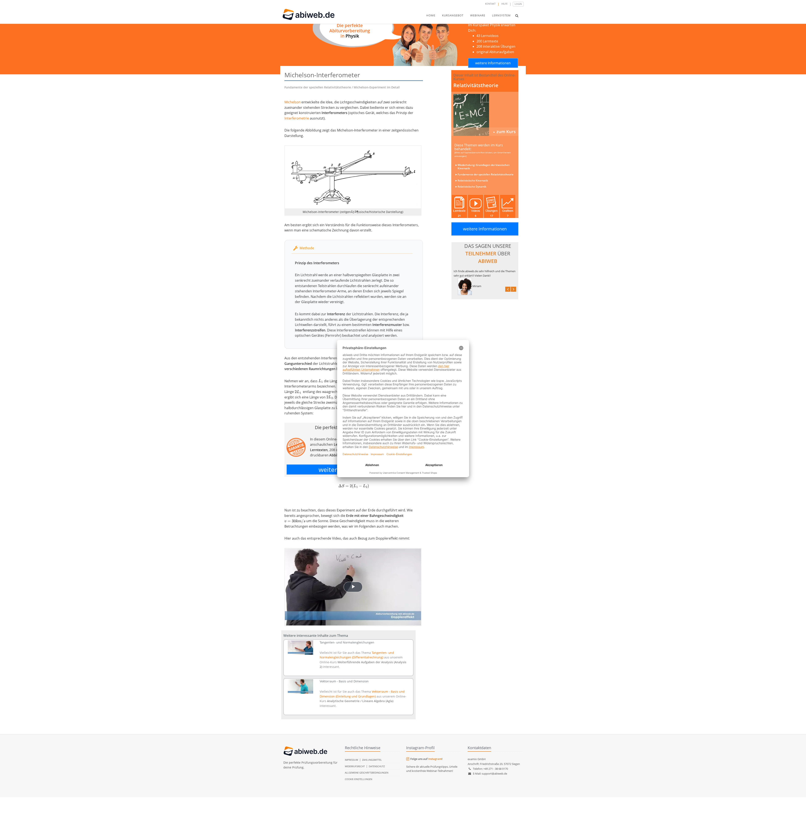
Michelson (292, 102)
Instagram (435, 759)
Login (518, 3)
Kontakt (490, 3)
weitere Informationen (493, 63)
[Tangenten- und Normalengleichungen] (300, 647)
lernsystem (501, 15)
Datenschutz (377, 766)
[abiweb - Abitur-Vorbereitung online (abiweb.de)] (484, 115)
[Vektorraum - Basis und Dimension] (300, 686)
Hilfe (504, 3)
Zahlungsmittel (372, 759)
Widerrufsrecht (355, 766)
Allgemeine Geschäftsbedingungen (366, 772)
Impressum (351, 759)
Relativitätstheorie (475, 85)
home (430, 15)
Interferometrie (296, 118)
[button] (516, 15)
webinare (477, 15)
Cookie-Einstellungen (358, 779)
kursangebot (452, 15)
